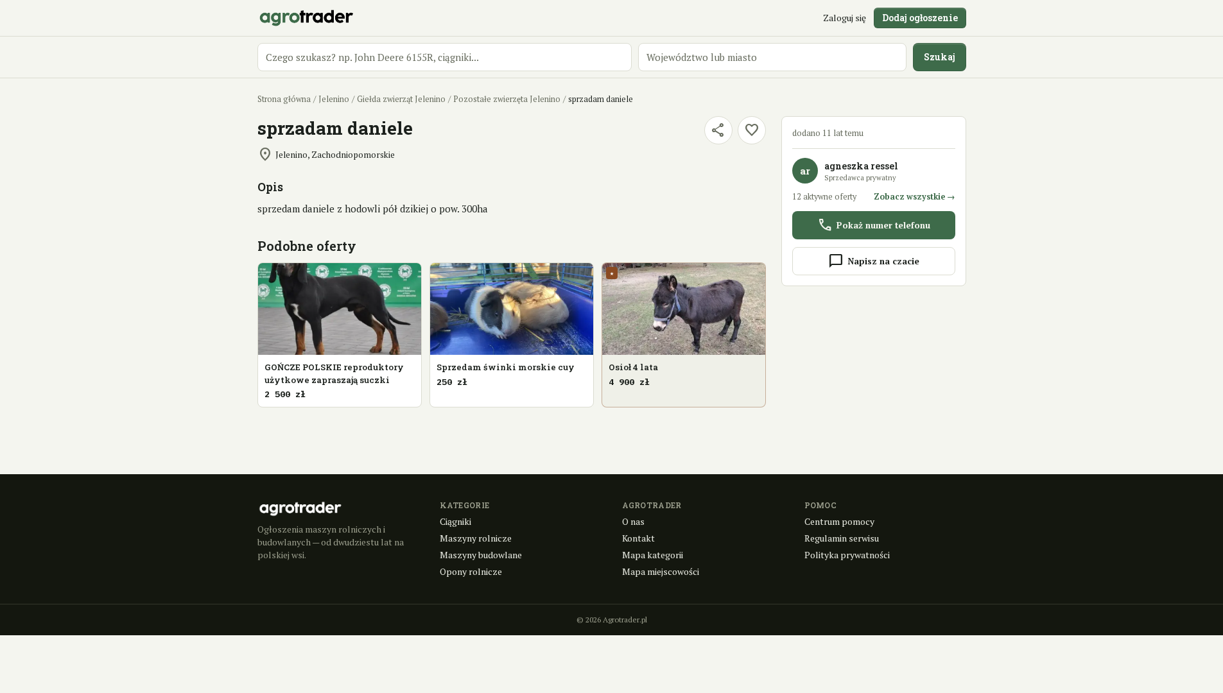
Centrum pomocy (839, 521)
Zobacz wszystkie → (914, 196)
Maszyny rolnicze (476, 538)
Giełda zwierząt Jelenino (401, 99)
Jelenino (333, 99)
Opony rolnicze (471, 571)
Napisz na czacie (873, 261)
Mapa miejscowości (660, 571)
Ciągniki (455, 521)
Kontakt (638, 538)
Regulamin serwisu (841, 538)
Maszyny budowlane (481, 555)
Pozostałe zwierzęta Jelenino (506, 99)
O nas (633, 521)
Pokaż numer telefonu (873, 225)
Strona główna (284, 99)
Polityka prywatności (847, 555)
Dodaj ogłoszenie (920, 18)
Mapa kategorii (652, 555)
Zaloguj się (844, 18)
